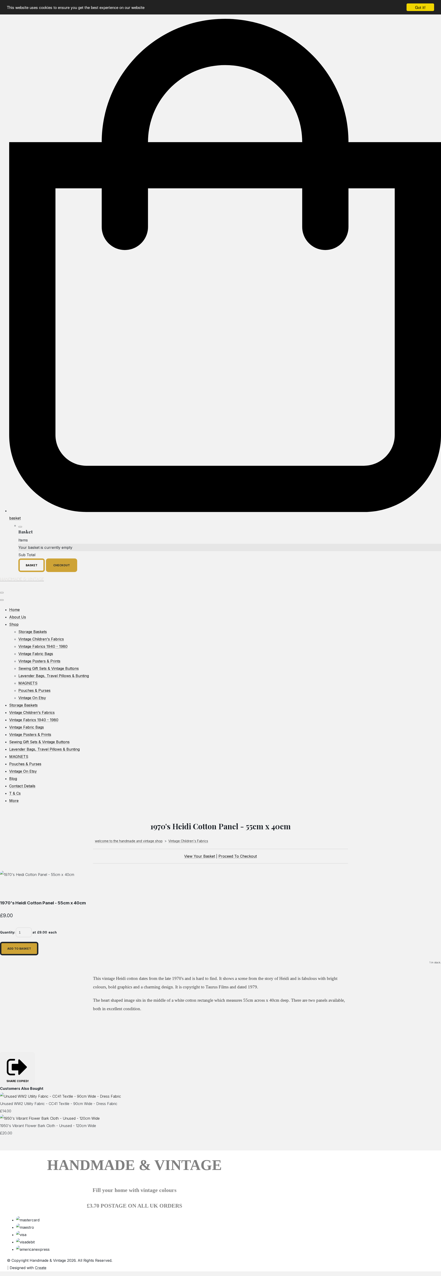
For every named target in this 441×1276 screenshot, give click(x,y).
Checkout (61, 565)
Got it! (420, 7)
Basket (31, 565)
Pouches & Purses (34, 690)
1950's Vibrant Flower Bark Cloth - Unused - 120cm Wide (48, 1125)
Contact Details (22, 786)
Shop (14, 624)
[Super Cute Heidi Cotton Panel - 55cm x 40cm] (43, 889)
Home (14, 609)
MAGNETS (27, 683)
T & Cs (15, 793)
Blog (13, 778)
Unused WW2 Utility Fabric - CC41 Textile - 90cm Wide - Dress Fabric (58, 1103)
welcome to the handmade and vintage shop (129, 841)
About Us (17, 617)
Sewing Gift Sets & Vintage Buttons (48, 668)
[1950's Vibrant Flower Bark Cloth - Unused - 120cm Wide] (50, 1118)
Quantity (7, 932)
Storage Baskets (32, 631)
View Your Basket (199, 856)
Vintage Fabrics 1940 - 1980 (43, 646)
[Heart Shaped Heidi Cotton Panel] (61, 889)
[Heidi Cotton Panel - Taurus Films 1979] (25, 889)
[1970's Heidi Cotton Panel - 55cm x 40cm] (7, 889)
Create (40, 1267)
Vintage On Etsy (32, 697)
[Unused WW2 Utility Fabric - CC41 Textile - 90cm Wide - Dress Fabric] (60, 1096)
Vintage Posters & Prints (39, 661)
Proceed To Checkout (237, 856)
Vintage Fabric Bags (35, 653)
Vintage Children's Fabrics (41, 639)
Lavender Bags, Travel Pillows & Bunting (53, 675)
